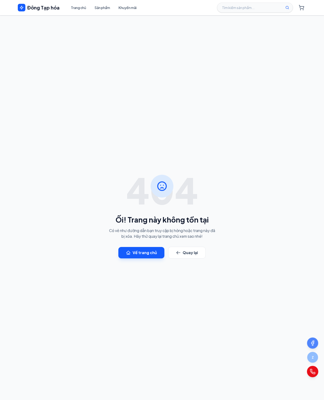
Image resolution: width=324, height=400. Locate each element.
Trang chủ (78, 7)
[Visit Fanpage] (312, 343)
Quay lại (190, 252)
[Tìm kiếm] (287, 7)
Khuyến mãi (128, 7)
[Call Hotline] (312, 371)
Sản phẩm (102, 7)
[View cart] (301, 7)
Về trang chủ (145, 252)
